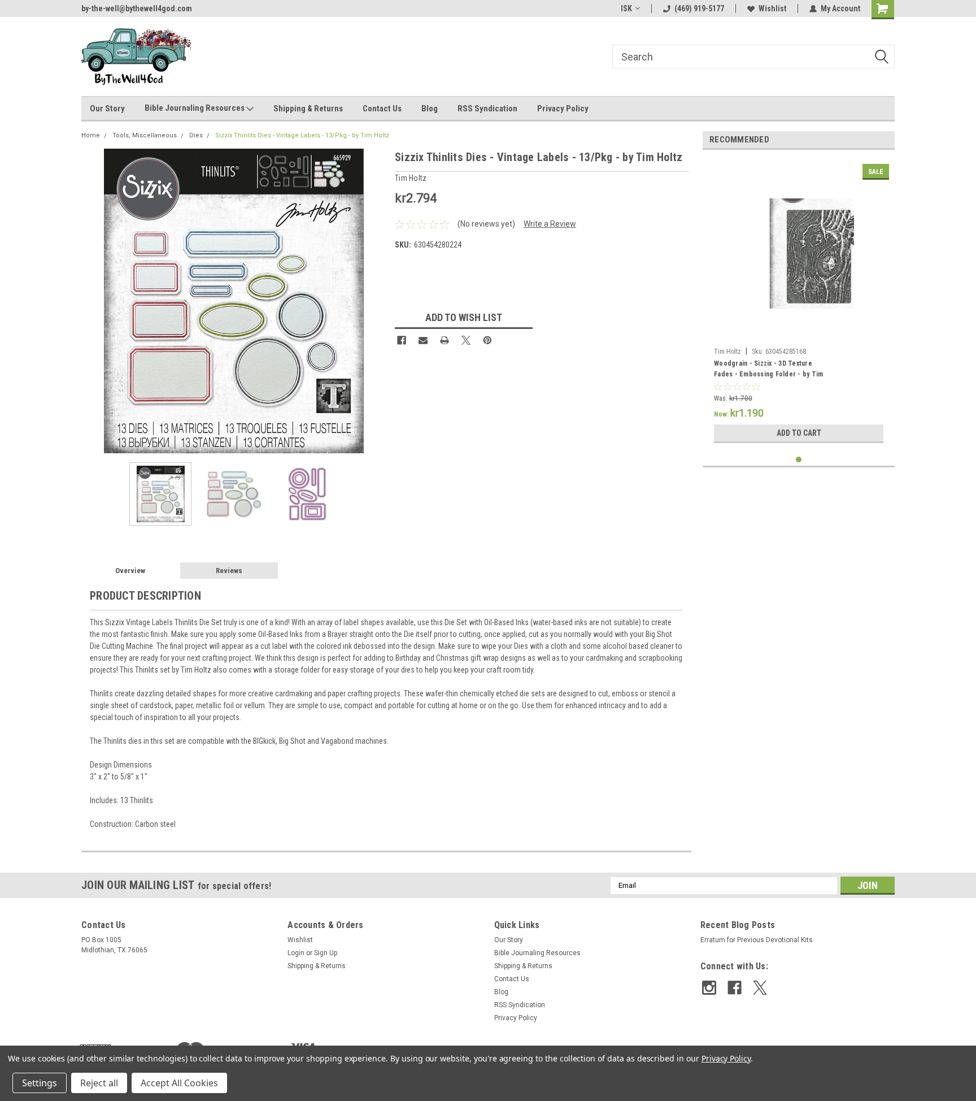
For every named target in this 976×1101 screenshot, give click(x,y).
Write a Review (550, 223)
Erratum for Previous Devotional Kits (756, 940)
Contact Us (382, 108)
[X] (465, 340)
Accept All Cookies (179, 1083)
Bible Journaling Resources (195, 108)
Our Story (107, 108)
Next (375, 301)
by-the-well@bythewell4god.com (136, 8)
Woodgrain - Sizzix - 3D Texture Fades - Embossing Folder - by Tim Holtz (768, 370)
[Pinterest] (487, 340)
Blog (429, 108)
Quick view (798, 334)
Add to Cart (799, 432)
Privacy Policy (563, 108)
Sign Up (325, 953)
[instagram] (709, 988)
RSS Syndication (487, 108)
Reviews (229, 570)
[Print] (444, 340)
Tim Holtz (727, 352)
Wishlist (772, 8)
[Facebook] (401, 340)
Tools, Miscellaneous (144, 135)
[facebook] (734, 988)
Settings (39, 1083)
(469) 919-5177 (699, 8)
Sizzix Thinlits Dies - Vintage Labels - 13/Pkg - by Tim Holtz (302, 135)
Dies (196, 135)
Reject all (99, 1083)
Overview (130, 570)
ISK (626, 8)
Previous (92, 301)
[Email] (423, 340)
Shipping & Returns (308, 108)
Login (295, 953)
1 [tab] (799, 460)
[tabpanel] (798, 303)
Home (90, 135)
